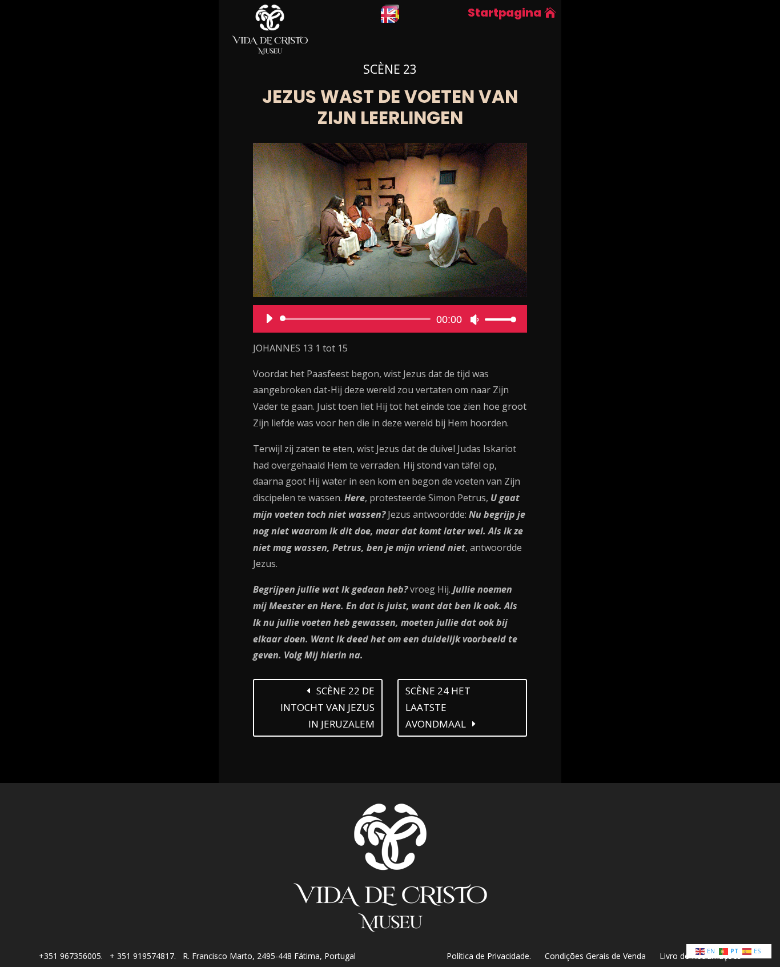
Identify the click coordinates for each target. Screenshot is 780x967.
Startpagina (504, 13)
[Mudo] (474, 319)
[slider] (497, 319)
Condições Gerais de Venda (602, 955)
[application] (386, 319)
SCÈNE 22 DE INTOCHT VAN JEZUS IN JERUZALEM (327, 707)
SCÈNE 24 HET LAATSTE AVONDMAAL (438, 707)
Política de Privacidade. (496, 955)
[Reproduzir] (269, 318)
